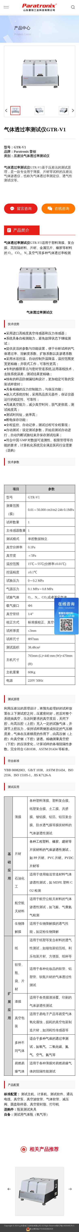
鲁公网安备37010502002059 (41, 1229)
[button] (9, 1189)
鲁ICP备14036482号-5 (65, 1226)
